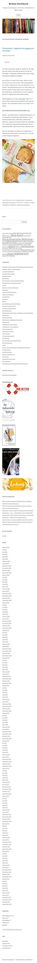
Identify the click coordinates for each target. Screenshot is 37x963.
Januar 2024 (5, 619)
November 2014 (6, 872)
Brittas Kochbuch (18, 3)
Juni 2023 (4, 635)
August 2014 (5, 879)
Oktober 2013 (6, 902)
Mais (22, 244)
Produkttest (29, 200)
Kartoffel (6, 243)
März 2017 (5, 807)
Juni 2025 (4, 579)
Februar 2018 (6, 782)
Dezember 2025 (6, 566)
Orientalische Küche (7, 331)
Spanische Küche (7, 352)
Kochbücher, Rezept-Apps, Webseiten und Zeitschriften (17, 313)
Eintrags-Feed (6, 943)
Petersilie (15, 248)
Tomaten (30, 251)
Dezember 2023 (6, 621)
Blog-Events (5, 278)
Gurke (20, 241)
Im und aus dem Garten (9, 306)
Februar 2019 (6, 754)
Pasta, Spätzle (6, 334)
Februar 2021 (6, 699)
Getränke (4, 299)
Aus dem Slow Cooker (8, 274)
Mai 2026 (4, 554)
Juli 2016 (4, 826)
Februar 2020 (6, 727)
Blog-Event (17, 235)
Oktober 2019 (6, 736)
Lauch (10, 244)
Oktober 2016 (6, 819)
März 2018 (5, 780)
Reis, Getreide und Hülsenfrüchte (11, 249)
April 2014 (5, 888)
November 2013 (6, 899)
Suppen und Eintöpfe (8, 354)
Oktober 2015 (6, 847)
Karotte (31, 241)
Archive (4, 536)
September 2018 (6, 766)
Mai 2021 (4, 692)
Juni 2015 (4, 856)
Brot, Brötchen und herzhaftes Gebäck (13, 281)
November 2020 (6, 706)
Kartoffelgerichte (7, 311)
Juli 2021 (4, 688)
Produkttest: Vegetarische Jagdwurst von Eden (18, 49)
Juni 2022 (4, 662)
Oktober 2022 (6, 653)
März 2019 (5, 752)
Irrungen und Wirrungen (9, 308)
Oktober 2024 (6, 598)
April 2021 (5, 695)
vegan (10, 253)
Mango (25, 244)
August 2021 (5, 685)
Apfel (4, 235)
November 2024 (6, 596)
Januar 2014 (5, 895)
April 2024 (5, 612)
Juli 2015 (4, 853)
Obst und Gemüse (7, 329)
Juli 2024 (4, 605)
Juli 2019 (4, 743)
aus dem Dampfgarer (8, 271)
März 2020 (5, 724)
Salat (33, 250)
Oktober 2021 (6, 681)
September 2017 (6, 794)
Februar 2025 (6, 589)
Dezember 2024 (6, 593)
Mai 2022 (4, 665)
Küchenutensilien (7, 317)
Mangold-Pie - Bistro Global (10, 515)
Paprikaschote (27, 246)
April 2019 (5, 750)
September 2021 (6, 683)
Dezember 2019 (6, 731)
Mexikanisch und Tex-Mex (9, 324)
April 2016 (5, 833)
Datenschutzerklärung (8, 959)
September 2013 (6, 904)
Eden (32, 202)
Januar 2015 (5, 867)
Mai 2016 (4, 830)
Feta (3, 241)
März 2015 (5, 863)
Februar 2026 (6, 561)
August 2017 (5, 796)
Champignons (6, 237)
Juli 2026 (4, 550)
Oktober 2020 (6, 708)
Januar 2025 (5, 591)
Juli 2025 (4, 577)
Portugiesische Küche (8, 336)
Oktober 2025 (6, 570)
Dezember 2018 (6, 759)
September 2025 (6, 573)
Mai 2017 (4, 803)
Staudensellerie (16, 251)
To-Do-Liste (5, 357)
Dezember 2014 (6, 870)
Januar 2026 (5, 563)
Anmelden (5, 941)
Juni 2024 (4, 607)
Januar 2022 (5, 674)
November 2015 (6, 844)
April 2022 (5, 667)
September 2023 (6, 628)
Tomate (24, 251)
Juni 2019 (4, 745)
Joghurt (25, 241)
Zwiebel (12, 256)
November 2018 (6, 761)
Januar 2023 (5, 646)
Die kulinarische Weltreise (17, 239)
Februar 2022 (6, 672)
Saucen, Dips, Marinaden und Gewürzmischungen (16, 347)
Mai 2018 (4, 775)
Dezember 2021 (6, 676)
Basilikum (8, 235)
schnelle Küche (6, 350)
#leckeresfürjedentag (7, 233)
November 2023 (6, 623)
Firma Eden (21, 99)
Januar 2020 (5, 729)
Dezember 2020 (6, 704)
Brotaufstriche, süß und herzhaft (11, 283)
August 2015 (5, 851)
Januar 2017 (5, 812)
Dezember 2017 (6, 787)
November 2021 (6, 678)
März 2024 (5, 614)
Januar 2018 (5, 784)
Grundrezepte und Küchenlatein (11, 304)
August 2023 (5, 630)
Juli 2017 (4, 798)
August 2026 (5, 547)
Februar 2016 (6, 837)
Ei (33, 239)
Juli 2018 (4, 771)
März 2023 (5, 642)
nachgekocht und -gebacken (10, 327)
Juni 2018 (4, 773)
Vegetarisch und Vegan (8, 202)
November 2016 (6, 817)
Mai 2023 (4, 637)
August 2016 (5, 823)
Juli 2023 (4, 632)
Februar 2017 (6, 810)
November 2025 (6, 568)
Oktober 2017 (6, 791)
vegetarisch (13, 205)
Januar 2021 (5, 701)
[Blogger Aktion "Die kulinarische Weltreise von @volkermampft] (8, 421)
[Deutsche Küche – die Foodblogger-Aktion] (8, 445)
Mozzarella (5, 246)
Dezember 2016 (6, 814)
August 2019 (5, 741)
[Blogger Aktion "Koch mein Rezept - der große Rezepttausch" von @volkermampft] (10, 475)
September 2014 (6, 876)
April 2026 (5, 556)
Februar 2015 (6, 865)
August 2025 (5, 575)
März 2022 (5, 669)
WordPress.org (6, 948)
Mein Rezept (5, 322)
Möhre (12, 246)
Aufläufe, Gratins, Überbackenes (11, 269)
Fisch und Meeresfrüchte (9, 292)
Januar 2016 (5, 840)
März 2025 (5, 586)
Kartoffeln (13, 243)
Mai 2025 (4, 582)
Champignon (27, 235)
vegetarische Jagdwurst (23, 205)
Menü (18, 15)
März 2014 (5, 890)
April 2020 (5, 722)
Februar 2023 (6, 644)
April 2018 (5, 777)
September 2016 (6, 821)
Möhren (17, 246)
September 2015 (6, 849)
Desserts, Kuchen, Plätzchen (10, 288)
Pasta (10, 248)
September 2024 (6, 600)
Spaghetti (4, 251)
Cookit (4, 285)
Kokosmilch (5, 244)
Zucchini (5, 255)
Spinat (9, 251)
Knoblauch (28, 243)
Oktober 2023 (6, 625)
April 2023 (5, 639)
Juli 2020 (4, 715)
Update (4, 254)
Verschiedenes (6, 361)
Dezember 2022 (6, 649)
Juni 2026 (4, 552)
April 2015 (5, 860)
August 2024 (5, 602)
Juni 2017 (4, 800)
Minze (29, 244)
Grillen (4, 301)
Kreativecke (5, 315)
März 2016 (5, 835)
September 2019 (6, 738)
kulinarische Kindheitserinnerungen (12, 320)
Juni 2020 (4, 718)
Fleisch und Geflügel (8, 294)
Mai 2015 (4, 858)
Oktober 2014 (6, 874)
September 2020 (6, 711)
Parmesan (5, 248)
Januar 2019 (5, 757)
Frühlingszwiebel (11, 241)
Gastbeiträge (5, 297)
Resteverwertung (25, 250)
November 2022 (6, 651)
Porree (20, 248)
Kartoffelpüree (21, 243)
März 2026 (5, 559)
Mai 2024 (4, 609)
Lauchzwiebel (16, 244)
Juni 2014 (4, 883)
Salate (4, 345)
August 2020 (5, 713)
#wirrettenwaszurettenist (22, 233)
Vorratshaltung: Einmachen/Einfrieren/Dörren (15, 364)
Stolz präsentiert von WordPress (24, 959)
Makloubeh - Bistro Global (9, 510)
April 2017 (5, 805)
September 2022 (6, 655)
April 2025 (5, 584)
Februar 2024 (6, 616)
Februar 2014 (6, 893)
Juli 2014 (4, 881)
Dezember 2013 (6, 897)
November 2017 (6, 789)
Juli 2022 (4, 660)
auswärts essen (6, 276)
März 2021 (5, 697)
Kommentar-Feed (7, 946)
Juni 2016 (4, 828)
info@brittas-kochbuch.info (14, 929)
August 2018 (5, 768)
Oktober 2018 (6, 764)
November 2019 (6, 734)
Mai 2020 (4, 720)
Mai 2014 (4, 886)
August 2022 (5, 658)
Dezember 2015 (6, 842)
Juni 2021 (4, 690)
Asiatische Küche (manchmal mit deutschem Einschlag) (17, 267)
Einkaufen (5, 290)
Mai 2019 (4, 748)
